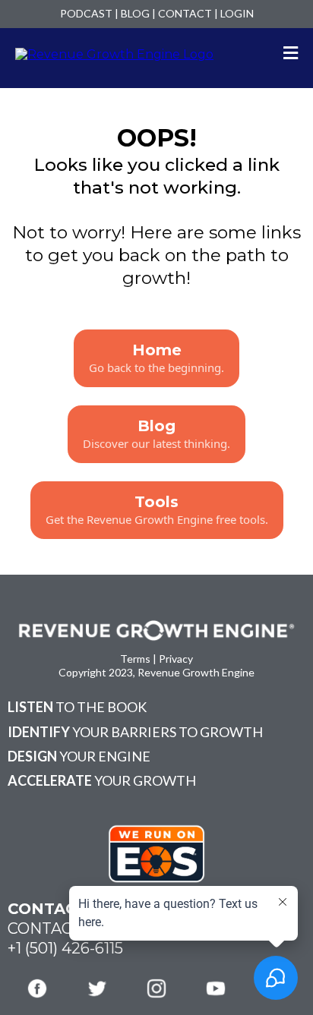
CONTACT (185, 13)
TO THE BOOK (77, 706)
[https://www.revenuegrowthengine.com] (114, 53)
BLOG (135, 13)
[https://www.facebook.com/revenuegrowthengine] (37, 988)
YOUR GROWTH (102, 780)
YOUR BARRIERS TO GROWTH (135, 731)
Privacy (176, 658)
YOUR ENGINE (79, 756)
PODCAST (86, 13)
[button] (290, 54)
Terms (135, 658)
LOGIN (237, 13)
